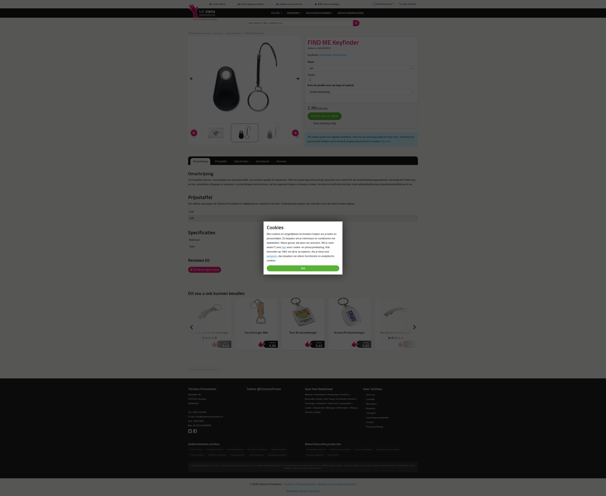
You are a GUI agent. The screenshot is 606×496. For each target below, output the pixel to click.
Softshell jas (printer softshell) (388, 449)
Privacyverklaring (374, 426)
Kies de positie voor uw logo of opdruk (331, 85)
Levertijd (370, 399)
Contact (370, 422)
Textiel (275, 13)
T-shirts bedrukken (197, 455)
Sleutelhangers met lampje (203, 369)
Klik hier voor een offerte (324, 116)
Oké (303, 268)
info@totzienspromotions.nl (209, 416)
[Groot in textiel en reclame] (202, 13)
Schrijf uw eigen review (205, 269)
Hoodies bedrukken (278, 449)
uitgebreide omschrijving (332, 55)
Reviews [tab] (281, 161)
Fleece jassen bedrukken (257, 449)
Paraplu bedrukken (238, 455)
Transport (371, 413)
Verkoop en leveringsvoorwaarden (337, 484)
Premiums (293, 13)
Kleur (311, 62)
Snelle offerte (219, 4)
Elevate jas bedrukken (314, 455)
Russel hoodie (332, 455)
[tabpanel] (303, 179)
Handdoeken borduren (214, 449)
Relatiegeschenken (318, 13)
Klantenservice (384, 4)
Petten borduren (196, 449)
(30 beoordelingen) (329, 4)
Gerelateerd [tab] (262, 161)
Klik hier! (385, 141)
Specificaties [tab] (241, 161)
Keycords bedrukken (235, 449)
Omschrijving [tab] (200, 161)
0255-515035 (409, 4)
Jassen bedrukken (256, 455)
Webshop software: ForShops (303, 491)
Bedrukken (371, 404)
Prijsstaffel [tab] (221, 161)
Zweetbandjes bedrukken (277, 455)
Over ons (370, 394)
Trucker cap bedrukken (363, 449)
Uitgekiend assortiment (291, 4)
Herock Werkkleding (351, 13)
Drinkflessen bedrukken (217, 455)
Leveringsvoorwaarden (377, 417)
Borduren (370, 408)
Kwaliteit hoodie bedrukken (340, 449)
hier (284, 247)
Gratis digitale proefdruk (252, 4)
